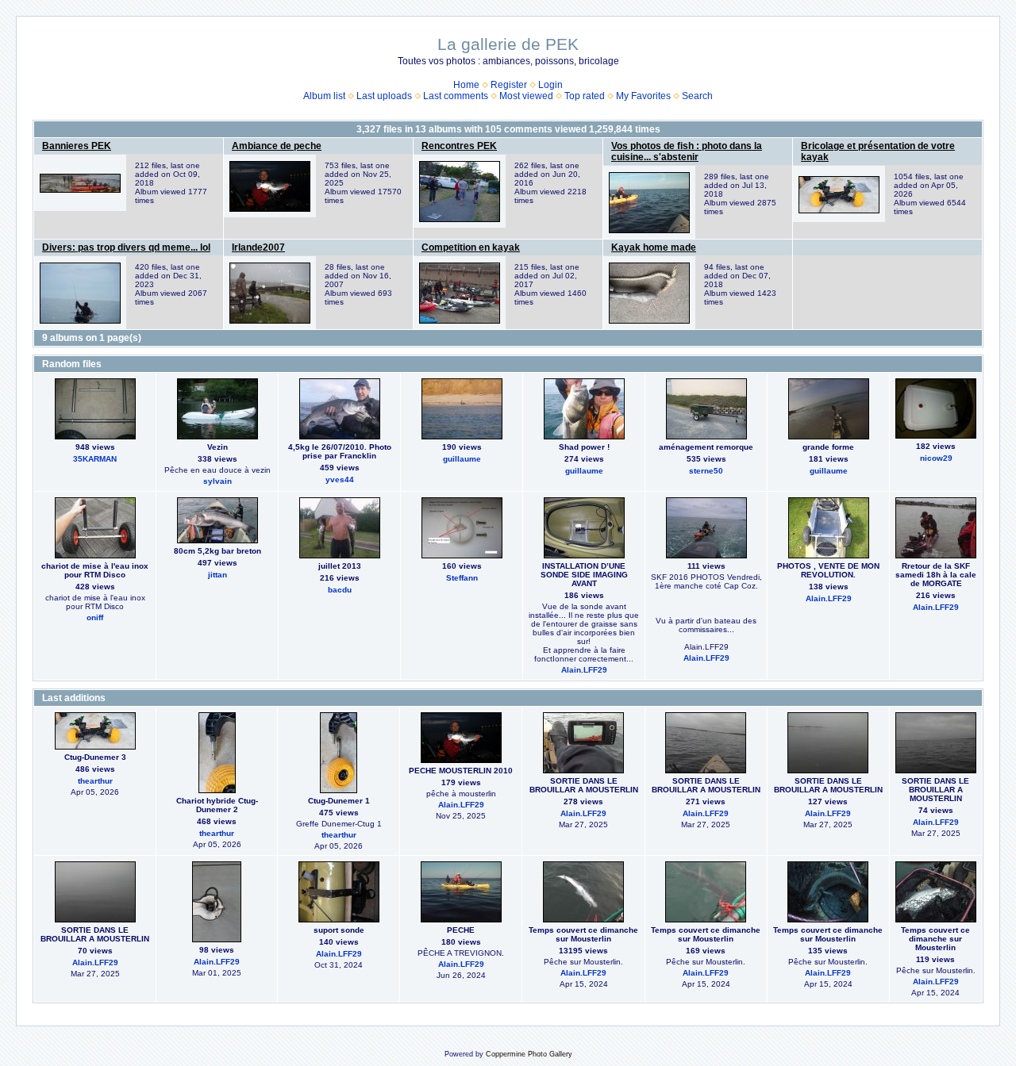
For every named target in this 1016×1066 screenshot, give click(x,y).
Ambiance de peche (276, 145)
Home (466, 84)
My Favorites (643, 96)
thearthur (95, 780)
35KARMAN (95, 458)
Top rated (584, 96)
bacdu (340, 589)
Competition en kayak (470, 247)
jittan (217, 574)
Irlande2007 (258, 247)
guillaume (462, 458)
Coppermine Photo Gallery (529, 1054)
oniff (95, 617)
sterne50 (706, 470)
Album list (324, 96)
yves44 (339, 479)
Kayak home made (653, 247)
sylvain (217, 481)
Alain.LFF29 (584, 669)
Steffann (462, 577)
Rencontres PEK (459, 145)
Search (697, 96)
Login (550, 84)
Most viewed (526, 96)
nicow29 (936, 458)
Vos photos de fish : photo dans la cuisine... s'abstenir (686, 151)
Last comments (455, 96)
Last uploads (384, 96)
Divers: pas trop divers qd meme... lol (126, 247)
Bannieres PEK (76, 145)
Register (509, 84)
